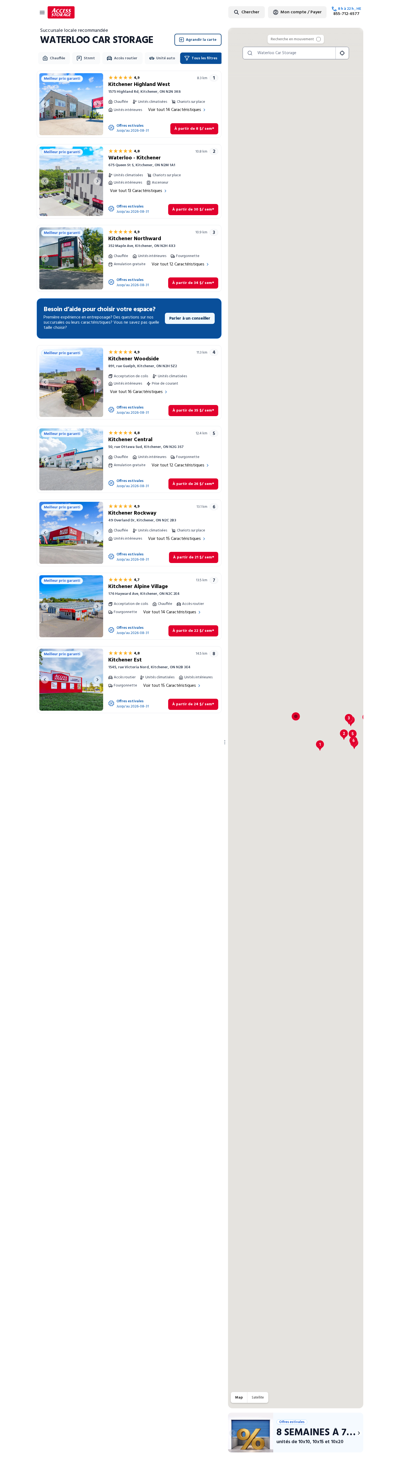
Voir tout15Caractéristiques (174, 538)
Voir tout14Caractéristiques (174, 109)
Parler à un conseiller (189, 318)
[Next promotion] (359, 1433)
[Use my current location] (342, 53)
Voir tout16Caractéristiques (136, 391)
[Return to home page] (61, 12)
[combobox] (233, 12)
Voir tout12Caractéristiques (178, 264)
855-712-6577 (346, 14)
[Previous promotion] (232, 1433)
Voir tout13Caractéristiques (136, 190)
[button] (320, 745)
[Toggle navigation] (42, 12)
